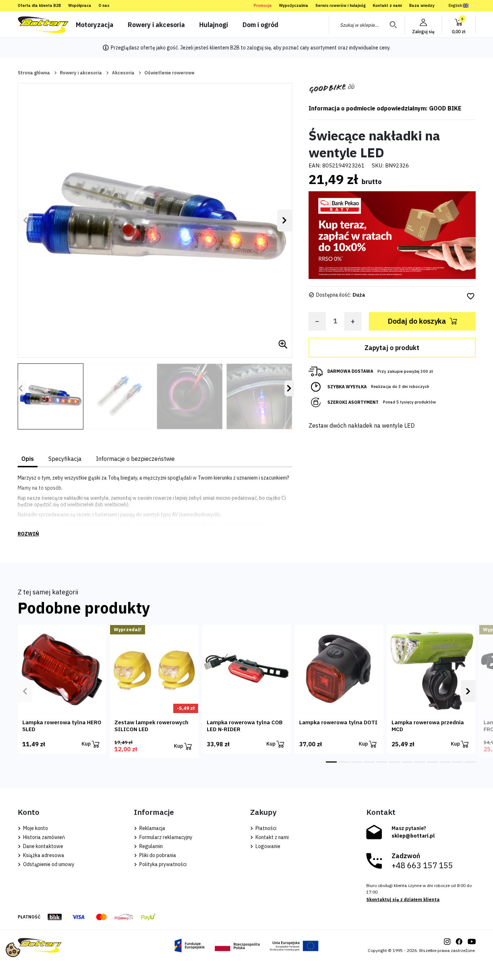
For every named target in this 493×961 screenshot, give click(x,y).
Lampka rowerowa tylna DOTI (338, 722)
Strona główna (34, 73)
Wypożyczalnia (293, 5)
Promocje (263, 5)
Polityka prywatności (162, 864)
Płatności (265, 828)
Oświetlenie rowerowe (169, 73)
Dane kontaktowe (42, 846)
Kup (87, 744)
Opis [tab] (27, 458)
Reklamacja (151, 828)
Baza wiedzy (422, 5)
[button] (458, 24)
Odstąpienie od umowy (48, 864)
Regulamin (150, 846)
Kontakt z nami (387, 5)
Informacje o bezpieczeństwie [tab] (135, 458)
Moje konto (35, 828)
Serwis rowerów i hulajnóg (340, 5)
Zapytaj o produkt (392, 348)
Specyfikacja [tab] (65, 458)
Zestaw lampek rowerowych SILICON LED (151, 726)
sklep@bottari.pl (413, 836)
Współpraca (79, 5)
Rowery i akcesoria (81, 73)
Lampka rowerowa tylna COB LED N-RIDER (245, 726)
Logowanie (267, 846)
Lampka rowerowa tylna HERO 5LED (61, 726)
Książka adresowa (43, 855)
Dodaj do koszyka (417, 321)
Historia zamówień (43, 837)
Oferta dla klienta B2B (39, 5)
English (455, 5)
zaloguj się (259, 47)
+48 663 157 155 (422, 865)
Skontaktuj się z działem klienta (403, 899)
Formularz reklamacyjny (165, 837)
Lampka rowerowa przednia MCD (428, 726)
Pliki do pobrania (157, 855)
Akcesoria (123, 73)
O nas (104, 5)
